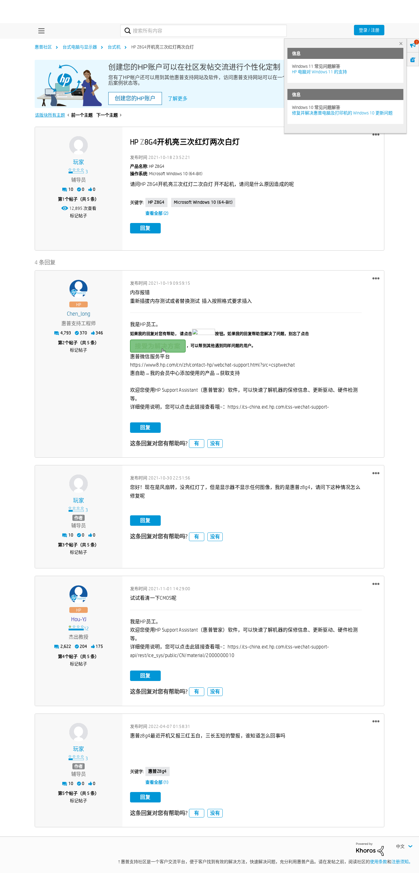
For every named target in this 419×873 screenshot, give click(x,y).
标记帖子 (78, 215)
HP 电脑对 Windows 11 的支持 (319, 72)
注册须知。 (402, 861)
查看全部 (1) (156, 782)
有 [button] (196, 443)
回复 (145, 228)
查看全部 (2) (156, 213)
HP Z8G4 (156, 202)
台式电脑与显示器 (80, 47)
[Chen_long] (78, 289)
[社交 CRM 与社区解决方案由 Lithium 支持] (370, 849)
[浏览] (40, 30)
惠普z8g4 (157, 771)
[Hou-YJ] (78, 594)
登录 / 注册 (369, 30)
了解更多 (177, 98)
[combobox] (203, 31)
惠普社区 (43, 47)
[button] (376, 135)
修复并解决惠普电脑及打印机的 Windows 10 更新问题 (342, 113)
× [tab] (400, 43)
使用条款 (378, 861)
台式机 (114, 47)
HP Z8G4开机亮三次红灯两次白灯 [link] (162, 47)
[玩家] (78, 145)
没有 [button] (215, 443)
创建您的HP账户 (135, 98)
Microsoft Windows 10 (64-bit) (203, 202)
